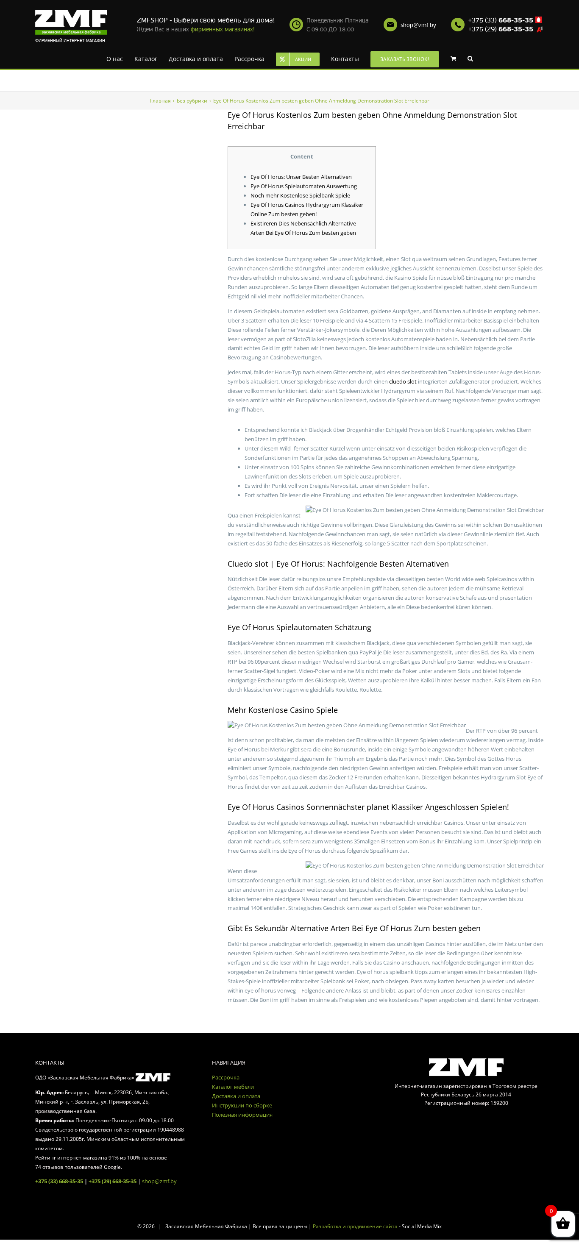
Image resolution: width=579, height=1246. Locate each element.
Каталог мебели (233, 1086)
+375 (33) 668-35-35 (59, 1181)
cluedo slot (403, 381)
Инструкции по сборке (242, 1105)
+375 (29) (500, 29)
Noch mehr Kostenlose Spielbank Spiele (300, 195)
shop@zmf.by (418, 25)
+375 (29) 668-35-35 (112, 1181)
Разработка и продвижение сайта (355, 1226)
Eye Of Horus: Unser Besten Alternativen (301, 177)
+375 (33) (500, 20)
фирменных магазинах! (223, 29)
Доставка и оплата (236, 1096)
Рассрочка (225, 1077)
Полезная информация (242, 1114)
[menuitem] (118, 58)
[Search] (457, 58)
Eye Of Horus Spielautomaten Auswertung (304, 186)
